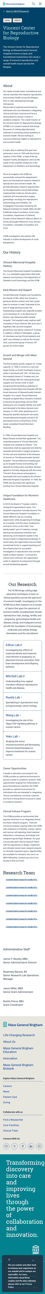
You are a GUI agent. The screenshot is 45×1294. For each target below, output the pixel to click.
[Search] (34, 4)
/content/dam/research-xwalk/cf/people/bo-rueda (24, 879)
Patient (10, 1096)
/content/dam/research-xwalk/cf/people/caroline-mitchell (24, 903)
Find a (13, 1119)
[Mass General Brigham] (13, 3)
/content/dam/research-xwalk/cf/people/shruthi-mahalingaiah (24, 895)
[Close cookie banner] (33, 1260)
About (9, 1041)
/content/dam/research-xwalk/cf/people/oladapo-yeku (24, 927)
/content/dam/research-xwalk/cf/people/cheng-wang (24, 919)
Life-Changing (19, 1035)
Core (11, 1125)
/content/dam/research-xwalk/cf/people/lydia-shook (24, 911)
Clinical (10, 1130)
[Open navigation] (40, 3)
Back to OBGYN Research (17, 11)
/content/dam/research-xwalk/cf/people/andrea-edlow (24, 887)
